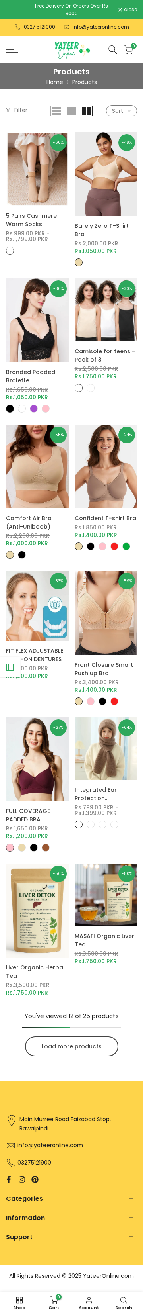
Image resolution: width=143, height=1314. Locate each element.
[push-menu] (12, 50)
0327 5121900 (39, 26)
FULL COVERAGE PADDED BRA (28, 815)
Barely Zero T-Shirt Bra (102, 230)
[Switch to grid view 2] (87, 111)
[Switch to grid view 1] (71, 111)
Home (54, 82)
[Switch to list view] (56, 111)
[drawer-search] (112, 49)
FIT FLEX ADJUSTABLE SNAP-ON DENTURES (34, 655)
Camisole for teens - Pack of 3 (105, 355)
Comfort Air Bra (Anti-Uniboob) (29, 522)
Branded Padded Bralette (30, 376)
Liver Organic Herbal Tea (35, 971)
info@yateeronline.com (101, 26)
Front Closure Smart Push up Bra (104, 669)
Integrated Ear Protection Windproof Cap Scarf (106, 794)
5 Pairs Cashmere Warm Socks (31, 220)
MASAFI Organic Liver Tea (104, 940)
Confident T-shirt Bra (105, 518)
